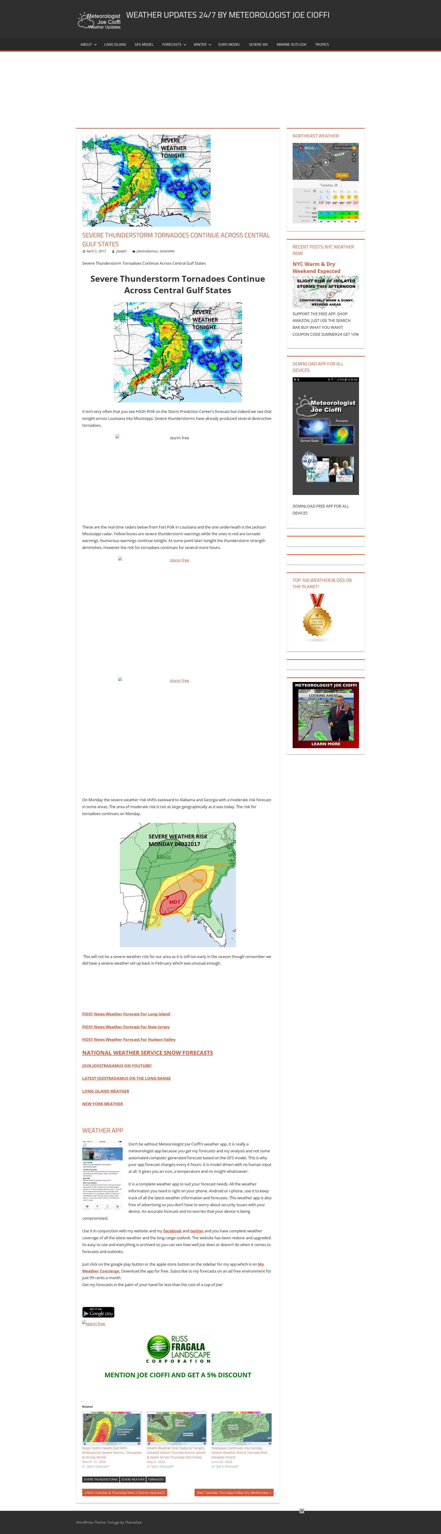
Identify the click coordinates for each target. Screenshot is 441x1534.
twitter (197, 1230)
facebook (172, 1230)
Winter (200, 44)
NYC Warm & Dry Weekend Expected (316, 267)
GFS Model (144, 44)
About (86, 44)
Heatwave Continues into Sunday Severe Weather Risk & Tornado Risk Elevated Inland (239, 1452)
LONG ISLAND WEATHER (105, 1091)
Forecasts (171, 44)
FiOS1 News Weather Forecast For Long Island (126, 1014)
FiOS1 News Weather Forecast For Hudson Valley (128, 1039)
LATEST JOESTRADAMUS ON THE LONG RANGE (126, 1078)
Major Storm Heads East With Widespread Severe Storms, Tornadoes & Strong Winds (112, 1452)
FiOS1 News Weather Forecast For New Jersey (126, 1026)
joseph (121, 251)
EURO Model (229, 44)
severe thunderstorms (101, 1479)
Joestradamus (147, 251)
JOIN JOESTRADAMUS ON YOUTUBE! (117, 1065)
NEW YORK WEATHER (102, 1103)
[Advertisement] (220, 86)
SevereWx (167, 251)
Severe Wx (258, 44)
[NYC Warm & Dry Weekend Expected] (326, 307)
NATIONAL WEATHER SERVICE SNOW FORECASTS (147, 1052)
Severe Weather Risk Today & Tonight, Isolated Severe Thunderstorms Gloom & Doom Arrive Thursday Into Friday (176, 1452)
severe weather (132, 1479)
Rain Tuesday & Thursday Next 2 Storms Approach (126, 1493)
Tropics (322, 44)
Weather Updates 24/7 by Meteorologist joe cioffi (228, 14)
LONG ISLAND (115, 44)
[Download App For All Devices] (326, 493)
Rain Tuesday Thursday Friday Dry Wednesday (233, 1493)
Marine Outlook (291, 44)
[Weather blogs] (317, 642)
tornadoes (156, 1479)
